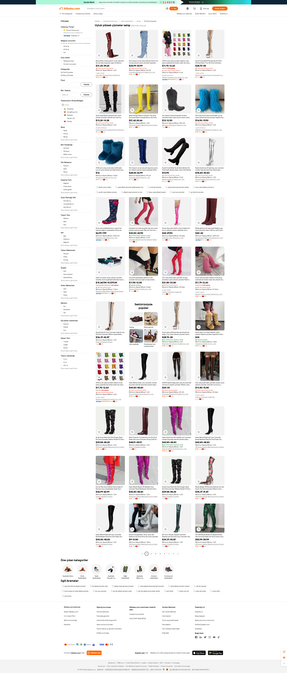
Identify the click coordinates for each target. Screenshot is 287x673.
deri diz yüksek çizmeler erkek (122, 591)
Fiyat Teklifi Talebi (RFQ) (137, 618)
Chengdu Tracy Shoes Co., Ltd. (172, 238)
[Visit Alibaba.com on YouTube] (214, 637)
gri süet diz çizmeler (197, 192)
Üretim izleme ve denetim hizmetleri (109, 629)
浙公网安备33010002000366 (180, 670)
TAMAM (86, 84)
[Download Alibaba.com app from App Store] (199, 653)
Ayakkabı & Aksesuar (110, 21)
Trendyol (167, 663)
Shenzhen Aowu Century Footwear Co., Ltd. (209, 75)
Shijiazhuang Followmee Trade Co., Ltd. (208, 130)
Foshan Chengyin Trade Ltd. (172, 292)
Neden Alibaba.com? (71, 612)
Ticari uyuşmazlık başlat (170, 620)
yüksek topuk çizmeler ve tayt (132, 192)
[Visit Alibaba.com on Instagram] (209, 637)
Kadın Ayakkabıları (127, 21)
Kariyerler (67, 624)
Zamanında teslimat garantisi (106, 620)
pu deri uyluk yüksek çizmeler (108, 192)
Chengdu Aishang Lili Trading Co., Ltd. (142, 72)
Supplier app (140, 653)
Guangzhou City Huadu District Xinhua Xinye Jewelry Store (110, 130)
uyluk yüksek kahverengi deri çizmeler (152, 586)
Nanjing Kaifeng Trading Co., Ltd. (173, 179)
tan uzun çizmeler (100, 591)
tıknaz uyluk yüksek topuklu (157, 192)
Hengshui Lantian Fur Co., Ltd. (106, 177)
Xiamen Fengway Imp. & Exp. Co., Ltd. (175, 77)
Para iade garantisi (103, 616)
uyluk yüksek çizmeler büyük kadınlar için (130, 187)
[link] (284, 652)
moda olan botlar (200, 591)
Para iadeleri (166, 624)
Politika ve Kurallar (103, 633)
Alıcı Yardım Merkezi (169, 612)
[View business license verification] (164, 670)
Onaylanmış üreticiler (136, 614)
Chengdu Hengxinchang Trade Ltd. (108, 75)
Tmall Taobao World (132, 663)
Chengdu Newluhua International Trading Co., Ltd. (143, 239)
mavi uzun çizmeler (178, 192)
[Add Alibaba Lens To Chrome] (94, 653)
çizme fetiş (216, 591)
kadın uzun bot (184, 591)
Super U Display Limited (104, 342)
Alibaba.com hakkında (72, 607)
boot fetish (169, 591)
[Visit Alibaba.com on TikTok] (218, 637)
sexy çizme (67, 596)
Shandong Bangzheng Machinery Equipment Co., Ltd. (110, 291)
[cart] (195, 9)
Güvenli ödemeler (103, 612)
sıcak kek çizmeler (155, 187)
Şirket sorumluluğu (70, 620)
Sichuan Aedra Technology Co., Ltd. (207, 179)
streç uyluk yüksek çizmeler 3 (204, 187)
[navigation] (76, 288)
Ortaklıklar (198, 629)
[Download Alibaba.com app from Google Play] (215, 653)
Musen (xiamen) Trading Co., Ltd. (140, 289)
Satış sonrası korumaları (105, 624)
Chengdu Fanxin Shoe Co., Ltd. (139, 177)
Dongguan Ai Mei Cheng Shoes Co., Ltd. (209, 238)
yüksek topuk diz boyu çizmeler (124, 586)
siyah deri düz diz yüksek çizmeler (75, 586)
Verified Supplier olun (202, 624)
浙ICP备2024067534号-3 (201, 670)
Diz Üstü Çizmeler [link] (150, 21)
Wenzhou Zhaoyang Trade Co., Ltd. (174, 125)
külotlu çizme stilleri (105, 187)
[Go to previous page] (142, 554)
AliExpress (111, 663)
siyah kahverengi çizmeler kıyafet (178, 187)
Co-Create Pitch (69, 616)
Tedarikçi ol (199, 612)
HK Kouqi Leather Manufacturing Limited (143, 125)
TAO (161, 663)
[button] (167, 8)
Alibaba (97, 21)
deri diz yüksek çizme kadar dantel (149, 591)
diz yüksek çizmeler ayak (100, 586)
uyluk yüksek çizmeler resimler (180, 586)
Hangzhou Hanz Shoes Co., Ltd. (106, 238)
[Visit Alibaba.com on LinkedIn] (200, 637)
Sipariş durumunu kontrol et (204, 620)
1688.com (120, 663)
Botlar (139, 21)
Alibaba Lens (75, 653)
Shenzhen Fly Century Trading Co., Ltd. (175, 344)
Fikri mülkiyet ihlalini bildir (171, 629)
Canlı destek (166, 616)
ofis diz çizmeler (201, 586)
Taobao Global (153, 663)
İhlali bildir (165, 633)
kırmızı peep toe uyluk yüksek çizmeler (76, 591)
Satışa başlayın (200, 616)
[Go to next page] (178, 554)
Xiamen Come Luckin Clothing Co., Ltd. (208, 294)
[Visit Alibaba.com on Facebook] (196, 637)
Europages (176, 663)
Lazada (143, 663)
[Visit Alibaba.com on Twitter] (205, 637)
